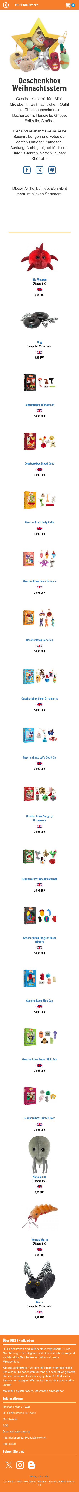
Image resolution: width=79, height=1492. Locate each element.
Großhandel (10, 1419)
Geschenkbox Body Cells (39, 522)
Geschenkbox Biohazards (39, 405)
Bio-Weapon (39, 280)
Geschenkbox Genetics (39, 640)
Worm (39, 1302)
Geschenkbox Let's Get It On (39, 757)
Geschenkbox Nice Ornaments (39, 879)
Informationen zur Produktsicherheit (24, 1437)
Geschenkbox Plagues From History (39, 940)
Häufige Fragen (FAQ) (16, 1407)
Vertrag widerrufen (39, 1476)
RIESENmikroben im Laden (19, 1413)
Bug (39, 342)
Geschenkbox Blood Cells (39, 464)
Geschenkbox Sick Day (39, 1001)
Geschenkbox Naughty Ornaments (39, 818)
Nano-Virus (39, 1177)
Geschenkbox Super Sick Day (39, 1059)
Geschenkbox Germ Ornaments (39, 699)
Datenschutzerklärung (16, 1431)
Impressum (9, 1444)
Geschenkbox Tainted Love (39, 1118)
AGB (5, 1425)
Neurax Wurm (39, 1240)
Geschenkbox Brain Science (39, 581)
